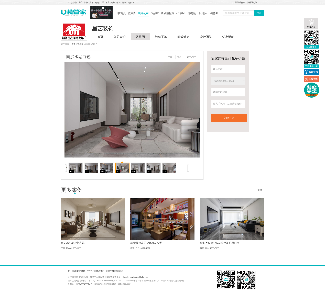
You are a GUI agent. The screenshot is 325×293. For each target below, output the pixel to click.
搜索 (259, 13)
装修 (86, 2)
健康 (124, 2)
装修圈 (214, 13)
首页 (70, 2)
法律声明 (110, 271)
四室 (132, 248)
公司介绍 (119, 36)
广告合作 (91, 271)
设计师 (203, 13)
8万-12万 (77, 248)
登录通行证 (240, 2)
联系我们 (100, 271)
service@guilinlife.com (139, 277)
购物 (97, 2)
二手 (102, 2)
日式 (137, 248)
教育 (108, 2)
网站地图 (81, 271)
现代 (179, 57)
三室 (170, 57)
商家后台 (119, 271)
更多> (260, 190)
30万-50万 (145, 248)
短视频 (192, 13)
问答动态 (183, 36)
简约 (207, 248)
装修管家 (73, 13)
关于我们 (72, 271)
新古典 (69, 248)
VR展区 (180, 13)
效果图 (132, 13)
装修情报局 (167, 13)
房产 (81, 2)
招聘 (118, 2)
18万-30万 (191, 57)
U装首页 (121, 13)
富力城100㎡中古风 (72, 243)
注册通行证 (252, 2)
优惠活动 (228, 36)
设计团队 (206, 36)
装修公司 (143, 13)
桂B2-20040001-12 (84, 284)
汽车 (91, 2)
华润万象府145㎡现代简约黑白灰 (220, 243)
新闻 (75, 2)
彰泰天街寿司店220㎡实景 (146, 243)
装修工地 (161, 36)
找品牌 (155, 13)
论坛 (113, 2)
